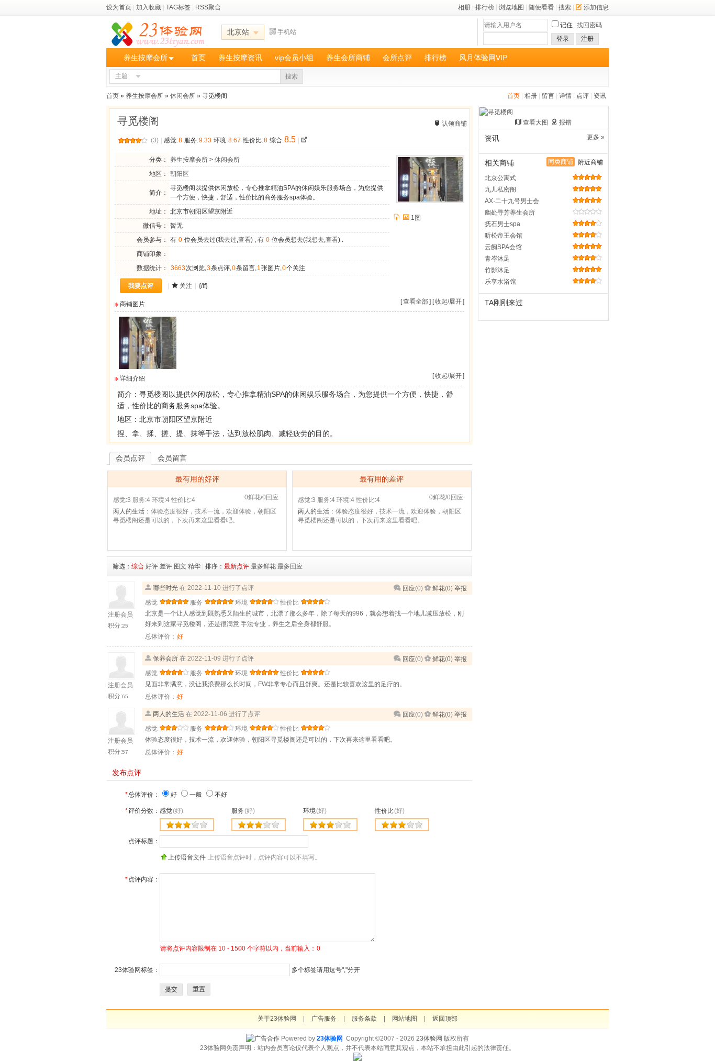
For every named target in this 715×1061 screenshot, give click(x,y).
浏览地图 (511, 7)
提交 (171, 989)
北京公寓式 (500, 178)
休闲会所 (182, 95)
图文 (180, 566)
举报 (460, 588)
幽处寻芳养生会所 (510, 212)
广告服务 (324, 1018)
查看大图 (535, 122)
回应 (409, 588)
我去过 (227, 239)
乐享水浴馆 (500, 281)
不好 (221, 794)
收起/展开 (448, 301)
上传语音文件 (187, 857)
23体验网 (330, 1038)
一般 (195, 794)
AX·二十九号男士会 (512, 201)
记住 (566, 25)
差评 (166, 566)
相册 (464, 7)
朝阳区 (179, 173)
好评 (152, 566)
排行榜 (484, 7)
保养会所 (165, 658)
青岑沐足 (497, 258)
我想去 (314, 239)
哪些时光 (165, 587)
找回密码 (589, 25)
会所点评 (397, 57)
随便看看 (541, 7)
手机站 (286, 32)
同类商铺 (560, 161)
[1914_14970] (147, 367)
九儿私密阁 (500, 189)
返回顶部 (444, 1018)
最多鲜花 (263, 566)
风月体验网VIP (483, 57)
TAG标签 (178, 7)
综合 (137, 566)
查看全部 (415, 301)
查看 (244, 239)
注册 (587, 38)
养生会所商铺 (348, 57)
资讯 (600, 95)
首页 (198, 57)
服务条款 (364, 1018)
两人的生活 (128, 511)
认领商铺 (454, 123)
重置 (199, 989)
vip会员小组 (294, 57)
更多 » (596, 137)
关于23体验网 (277, 1018)
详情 (565, 95)
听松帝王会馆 (503, 235)
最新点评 (236, 566)
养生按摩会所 (145, 57)
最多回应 (290, 566)
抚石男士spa (502, 224)
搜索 (564, 7)
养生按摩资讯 (240, 57)
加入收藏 (148, 7)
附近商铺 (590, 162)
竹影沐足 (497, 270)
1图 (416, 217)
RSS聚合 (208, 7)
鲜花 (438, 588)
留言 (548, 95)
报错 (565, 122)
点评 (582, 95)
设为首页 (118, 7)
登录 (562, 38)
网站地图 (404, 1018)
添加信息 (596, 7)
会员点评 (130, 458)
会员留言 (172, 458)
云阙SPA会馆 (503, 247)
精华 (194, 566)
